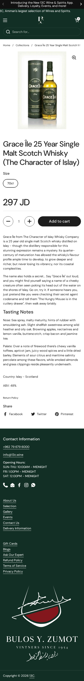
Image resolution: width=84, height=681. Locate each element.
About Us (9, 500)
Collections (22, 45)
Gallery (7, 512)
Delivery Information (17, 528)
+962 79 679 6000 (16, 447)
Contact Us (11, 523)
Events (7, 517)
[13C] (41, 20)
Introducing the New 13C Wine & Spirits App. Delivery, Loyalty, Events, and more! (42, 4)
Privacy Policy (13, 571)
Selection (9, 506)
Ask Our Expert (13, 555)
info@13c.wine (13, 455)
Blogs (6, 549)
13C (31, 676)
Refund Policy (12, 560)
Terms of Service (14, 566)
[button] (77, 20)
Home (6, 45)
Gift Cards (10, 544)
